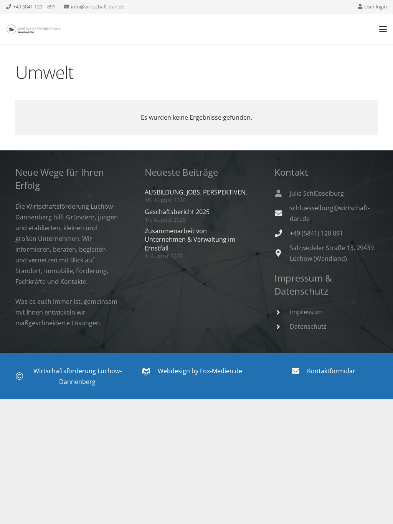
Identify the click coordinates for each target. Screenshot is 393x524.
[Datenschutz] (282, 326)
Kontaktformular (331, 371)
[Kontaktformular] (299, 371)
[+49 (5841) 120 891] (282, 233)
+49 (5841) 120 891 (316, 233)
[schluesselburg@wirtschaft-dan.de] (282, 213)
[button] (383, 29)
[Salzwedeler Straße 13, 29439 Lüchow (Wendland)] (282, 253)
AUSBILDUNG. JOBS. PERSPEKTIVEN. (196, 192)
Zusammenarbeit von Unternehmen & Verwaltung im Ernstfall (190, 239)
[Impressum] (282, 312)
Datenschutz (308, 326)
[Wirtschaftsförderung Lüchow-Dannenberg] (23, 376)
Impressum (306, 312)
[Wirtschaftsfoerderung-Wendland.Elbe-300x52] (33, 29)
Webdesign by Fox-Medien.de (196, 371)
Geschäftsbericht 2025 (177, 212)
